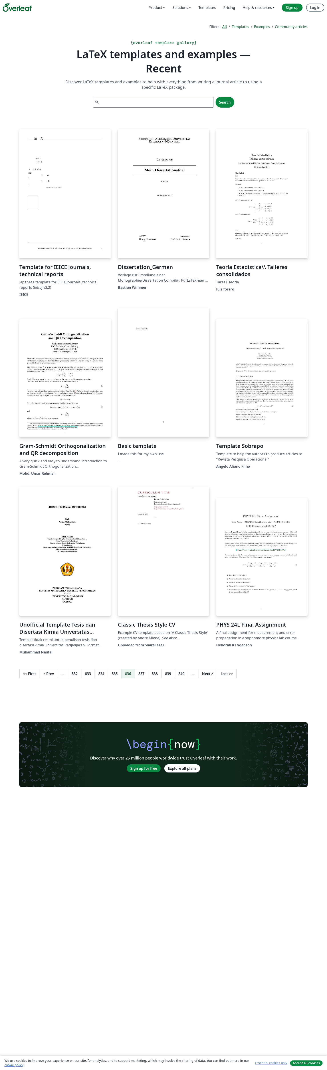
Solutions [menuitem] (180, 7)
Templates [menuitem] (207, 7)
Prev (48, 673)
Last (227, 673)
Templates (240, 26)
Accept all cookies (306, 1063)
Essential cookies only (271, 1063)
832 (75, 673)
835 (115, 673)
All (224, 26)
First (29, 673)
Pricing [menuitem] (229, 7)
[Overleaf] (17, 7)
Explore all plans (182, 768)
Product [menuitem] (155, 7)
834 (101, 673)
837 (141, 673)
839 (168, 673)
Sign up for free (143, 768)
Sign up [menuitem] (292, 7)
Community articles (291, 26)
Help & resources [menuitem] (257, 7)
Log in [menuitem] (315, 7)
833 (88, 673)
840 (181, 673)
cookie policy (13, 1065)
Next (207, 673)
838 (155, 673)
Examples (262, 26)
